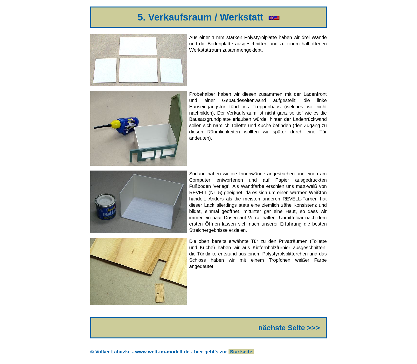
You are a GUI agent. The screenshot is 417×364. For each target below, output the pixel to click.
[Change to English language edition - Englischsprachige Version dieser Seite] (274, 17)
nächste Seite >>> (289, 328)
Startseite (241, 351)
